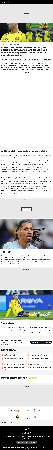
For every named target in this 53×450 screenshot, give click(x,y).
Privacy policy (17, 436)
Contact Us (5, 436)
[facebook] (22, 433)
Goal (8, 447)
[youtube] (31, 433)
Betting (45, 436)
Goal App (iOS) (35, 436)
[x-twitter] (25, 433)
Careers (22, 436)
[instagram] (28, 433)
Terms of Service (11, 436)
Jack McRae (3, 44)
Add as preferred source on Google (42, 342)
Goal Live (41, 436)
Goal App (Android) (28, 436)
